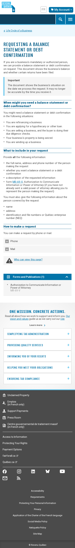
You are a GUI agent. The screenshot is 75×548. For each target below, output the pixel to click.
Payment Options (12, 449)
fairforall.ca (9, 456)
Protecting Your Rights (15, 443)
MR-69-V (17, 181)
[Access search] (60, 19)
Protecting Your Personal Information (37, 503)
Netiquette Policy (37, 527)
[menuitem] (37, 288)
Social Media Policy (37, 521)
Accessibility (37, 491)
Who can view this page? (28, 259)
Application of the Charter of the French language (37, 515)
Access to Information (15, 436)
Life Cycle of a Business (19, 30)
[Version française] (43, 9)
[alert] (61, 10)
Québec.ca (8, 463)
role (62, 318)
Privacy (37, 509)
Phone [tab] (14, 241)
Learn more (37, 325)
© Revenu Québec (37, 545)
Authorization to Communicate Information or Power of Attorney (35, 288)
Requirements (37, 497)
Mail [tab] (12, 249)
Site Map (37, 533)
